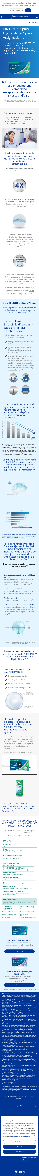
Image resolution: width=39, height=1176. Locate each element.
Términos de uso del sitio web (29, 1159)
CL (2, 16)
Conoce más (19, 951)
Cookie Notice (16, 1136)
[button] (16, 10)
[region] (19, 1136)
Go (28, 10)
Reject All (19, 1146)
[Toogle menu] (36, 17)
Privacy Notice (26, 1136)
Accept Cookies (19, 1151)
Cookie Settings (19, 1141)
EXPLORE (34, 22)
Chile (20, 1106)
